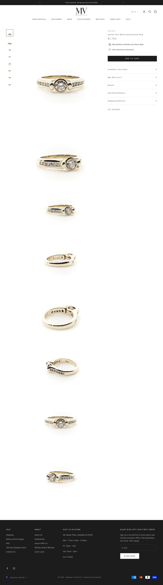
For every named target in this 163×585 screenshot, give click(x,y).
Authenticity (40, 539)
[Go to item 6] (9, 70)
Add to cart (132, 58)
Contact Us (10, 552)
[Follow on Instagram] (14, 568)
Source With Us (41, 543)
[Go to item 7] (9, 77)
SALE (128, 19)
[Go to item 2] (9, 42)
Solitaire (112, 31)
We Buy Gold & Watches (45, 547)
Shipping (9, 535)
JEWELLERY (115, 19)
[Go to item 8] (9, 84)
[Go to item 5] (9, 63)
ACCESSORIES (84, 19)
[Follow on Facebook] (7, 568)
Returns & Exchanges (15, 539)
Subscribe (129, 556)
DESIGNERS (56, 19)
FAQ (8, 543)
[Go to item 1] (9, 32)
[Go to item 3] (9, 50)
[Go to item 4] (9, 57)
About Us (38, 535)
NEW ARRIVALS (39, 19)
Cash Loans (39, 552)
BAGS (69, 19)
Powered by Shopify (92, 577)
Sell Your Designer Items (16, 547)
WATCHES (100, 19)
